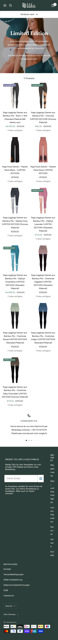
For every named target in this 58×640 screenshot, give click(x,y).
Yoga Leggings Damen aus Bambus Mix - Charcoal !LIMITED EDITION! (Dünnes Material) (43, 117)
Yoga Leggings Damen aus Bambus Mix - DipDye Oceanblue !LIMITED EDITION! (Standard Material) (15, 282)
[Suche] (10, 5)
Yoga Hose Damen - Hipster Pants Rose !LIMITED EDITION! (43, 170)
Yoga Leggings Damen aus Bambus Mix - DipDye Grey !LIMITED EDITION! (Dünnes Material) (15, 222)
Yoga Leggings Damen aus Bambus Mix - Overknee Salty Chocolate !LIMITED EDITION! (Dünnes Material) (15, 392)
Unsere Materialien (52, 514)
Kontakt (52, 554)
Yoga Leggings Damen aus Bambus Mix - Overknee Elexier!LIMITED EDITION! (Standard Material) (15, 337)
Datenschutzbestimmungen (17, 585)
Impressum (9, 595)
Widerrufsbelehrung (13, 579)
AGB (6, 590)
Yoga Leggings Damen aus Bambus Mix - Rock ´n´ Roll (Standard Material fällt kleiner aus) (15, 117)
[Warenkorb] (52, 5)
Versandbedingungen (14, 574)
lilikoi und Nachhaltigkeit (52, 492)
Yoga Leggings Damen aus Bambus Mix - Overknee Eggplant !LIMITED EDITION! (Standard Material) (43, 282)
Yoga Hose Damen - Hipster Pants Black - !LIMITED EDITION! (15, 170)
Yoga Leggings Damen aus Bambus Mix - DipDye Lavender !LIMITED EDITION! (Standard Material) (43, 224)
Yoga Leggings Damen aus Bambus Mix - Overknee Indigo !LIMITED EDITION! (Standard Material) (43, 337)
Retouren (52, 530)
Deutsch (9, 606)
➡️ (40, 478)
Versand (52, 543)
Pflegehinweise (52, 470)
